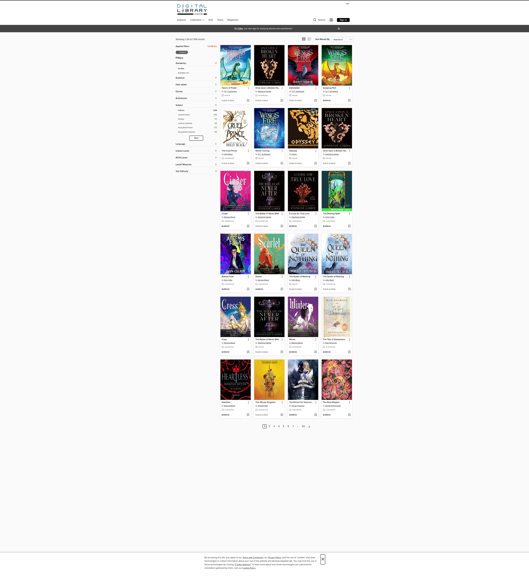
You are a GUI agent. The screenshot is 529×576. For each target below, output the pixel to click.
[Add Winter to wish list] (315, 352)
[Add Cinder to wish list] (248, 226)
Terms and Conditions (252, 557)
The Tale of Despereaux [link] (334, 339)
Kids (211, 19)
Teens (220, 19)
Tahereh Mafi (263, 406)
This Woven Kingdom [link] (265, 402)
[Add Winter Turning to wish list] (282, 163)
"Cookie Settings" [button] (242, 564)
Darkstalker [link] (294, 88)
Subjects (181, 19)
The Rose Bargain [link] (331, 402)
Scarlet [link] (258, 276)
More (196, 138)
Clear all (212, 46)
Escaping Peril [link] (329, 88)
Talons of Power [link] (229, 88)
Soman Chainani (298, 406)
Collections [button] (196, 19)
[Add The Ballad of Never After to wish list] (282, 226)
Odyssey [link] (293, 151)
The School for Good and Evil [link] (301, 402)
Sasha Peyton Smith (333, 406)
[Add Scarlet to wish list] (282, 289)
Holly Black (228, 154)
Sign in (343, 19)
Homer (294, 154)
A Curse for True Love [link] (299, 213)
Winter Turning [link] (262, 151)
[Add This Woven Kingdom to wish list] (282, 415)
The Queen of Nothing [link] (299, 276)
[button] (319, 20)
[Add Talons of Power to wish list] (248, 101)
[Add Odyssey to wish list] (315, 163)
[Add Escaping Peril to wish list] (349, 101)
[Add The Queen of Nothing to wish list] (315, 289)
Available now (183, 73)
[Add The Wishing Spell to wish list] (349, 226)
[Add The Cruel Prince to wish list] (248, 163)
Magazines (233, 19)
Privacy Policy (274, 557)
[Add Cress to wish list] (248, 352)
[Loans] (331, 20)
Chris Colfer (329, 217)
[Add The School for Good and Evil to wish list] (315, 415)
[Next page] (309, 426)
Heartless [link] (226, 402)
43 (303, 426)
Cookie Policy (248, 568)
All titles (181, 69)
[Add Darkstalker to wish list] (315, 101)
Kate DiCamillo (331, 343)
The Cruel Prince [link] (229, 151)
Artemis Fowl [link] (228, 276)
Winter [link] (292, 339)
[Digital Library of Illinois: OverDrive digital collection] (192, 9)
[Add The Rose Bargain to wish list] (349, 415)
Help (347, 4)
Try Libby (238, 28)
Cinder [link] (225, 213)
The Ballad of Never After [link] (267, 213)
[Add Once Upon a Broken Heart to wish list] (282, 101)
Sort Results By (322, 39)
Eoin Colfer (228, 280)
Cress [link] (224, 339)
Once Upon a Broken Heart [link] (268, 88)
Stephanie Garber (264, 91)
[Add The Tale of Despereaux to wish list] (349, 352)
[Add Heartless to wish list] (248, 415)
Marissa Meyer (229, 217)
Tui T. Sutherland (230, 91)
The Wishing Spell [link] (331, 213)
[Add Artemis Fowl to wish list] (248, 289)
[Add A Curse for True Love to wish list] (315, 226)
